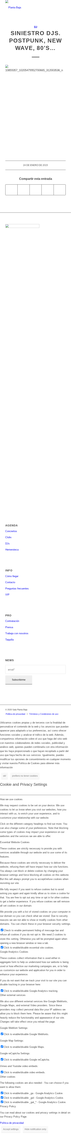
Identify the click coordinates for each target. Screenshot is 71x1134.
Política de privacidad (12, 1122)
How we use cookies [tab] (11, 799)
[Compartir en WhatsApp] (35, 190)
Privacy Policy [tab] (8, 1106)
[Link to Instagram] (51, 709)
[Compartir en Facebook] (11, 190)
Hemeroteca (12, 549)
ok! (4, 776)
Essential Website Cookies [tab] (15, 842)
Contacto (10, 582)
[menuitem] (15, 714)
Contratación (12, 621)
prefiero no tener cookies (25, 776)
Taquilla (9, 639)
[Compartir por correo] (60, 190)
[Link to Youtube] (63, 709)
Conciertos (11, 531)
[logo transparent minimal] (29, 7)
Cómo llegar (11, 576)
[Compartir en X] (23, 190)
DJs (7, 543)
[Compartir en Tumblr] (47, 190)
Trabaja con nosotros (16, 633)
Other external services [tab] (13, 995)
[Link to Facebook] (46, 709)
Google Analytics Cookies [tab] (14, 951)
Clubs (8, 537)
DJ (35, 27)
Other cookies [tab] (7, 1076)
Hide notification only (35, 1129)
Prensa (9, 627)
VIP (7, 594)
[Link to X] (57, 709)
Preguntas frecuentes (17, 588)
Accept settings (11, 1129)
